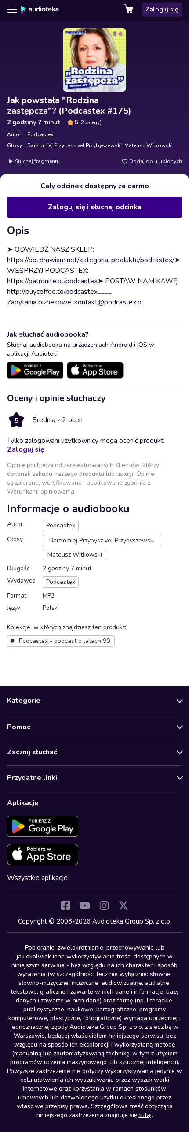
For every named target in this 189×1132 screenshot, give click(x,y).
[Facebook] (65, 905)
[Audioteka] (40, 9)
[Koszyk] (129, 9)
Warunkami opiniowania (40, 491)
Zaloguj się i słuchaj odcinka (95, 207)
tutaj (145, 1115)
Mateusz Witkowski (148, 145)
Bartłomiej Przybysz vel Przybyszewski (74, 145)
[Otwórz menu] (12, 9)
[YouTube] (85, 905)
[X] (123, 905)
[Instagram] (104, 905)
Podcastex (40, 134)
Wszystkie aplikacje (37, 878)
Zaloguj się (161, 9)
